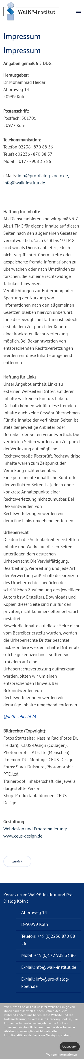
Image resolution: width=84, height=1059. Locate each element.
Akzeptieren (70, 1046)
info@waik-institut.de (24, 183)
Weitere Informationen (61, 1054)
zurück (17, 861)
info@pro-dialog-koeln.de (43, 176)
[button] (78, 11)
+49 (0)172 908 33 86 (55, 955)
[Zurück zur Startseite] (32, 11)
